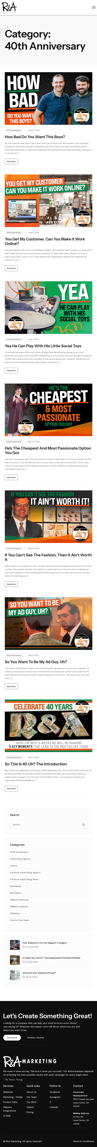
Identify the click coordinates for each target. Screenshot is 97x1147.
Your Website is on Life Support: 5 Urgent (44, 942)
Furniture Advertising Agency (25, 872)
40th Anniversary (14, 130)
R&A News (15, 892)
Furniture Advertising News (24, 879)
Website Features (19, 899)
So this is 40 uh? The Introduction (36, 764)
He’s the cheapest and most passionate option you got (48, 450)
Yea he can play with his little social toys (43, 346)
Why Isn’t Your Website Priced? (39, 973)
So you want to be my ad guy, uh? (36, 662)
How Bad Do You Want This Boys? (35, 137)
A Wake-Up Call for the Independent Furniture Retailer (51, 957)
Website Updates (19, 906)
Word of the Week (19, 920)
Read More (11, 161)
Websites (15, 913)
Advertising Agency (20, 858)
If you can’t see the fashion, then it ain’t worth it (48, 557)
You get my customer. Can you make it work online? (45, 241)
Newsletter (16, 886)
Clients (13, 865)
